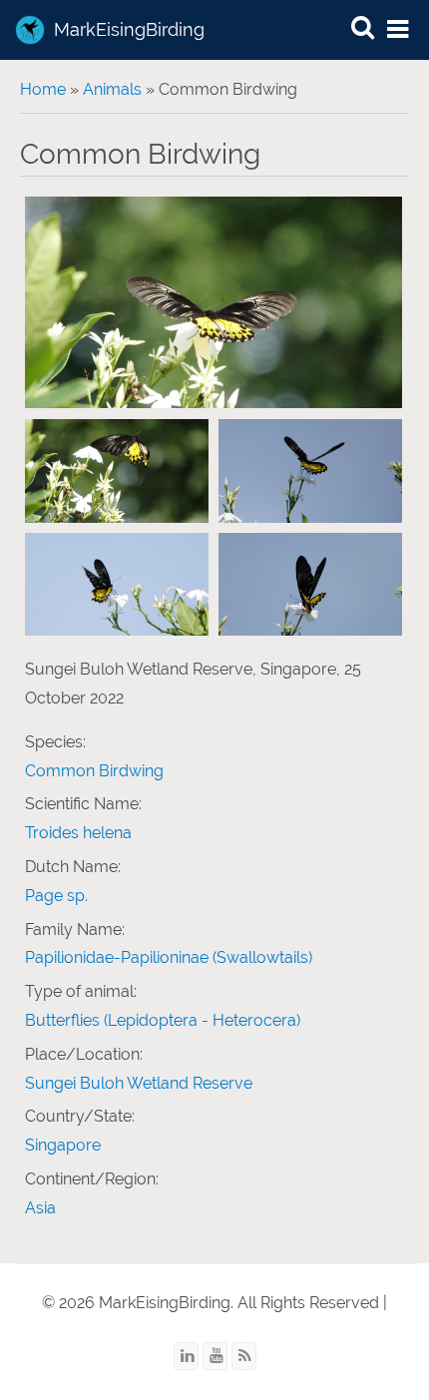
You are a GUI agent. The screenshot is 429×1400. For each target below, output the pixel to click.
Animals (112, 89)
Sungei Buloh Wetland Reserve (138, 1083)
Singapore (63, 1145)
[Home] (30, 30)
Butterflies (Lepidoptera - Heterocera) (162, 1020)
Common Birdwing (94, 770)
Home (43, 89)
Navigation (399, 30)
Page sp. (56, 895)
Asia (40, 1207)
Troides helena (78, 832)
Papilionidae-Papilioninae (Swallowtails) (168, 957)
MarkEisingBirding (129, 29)
